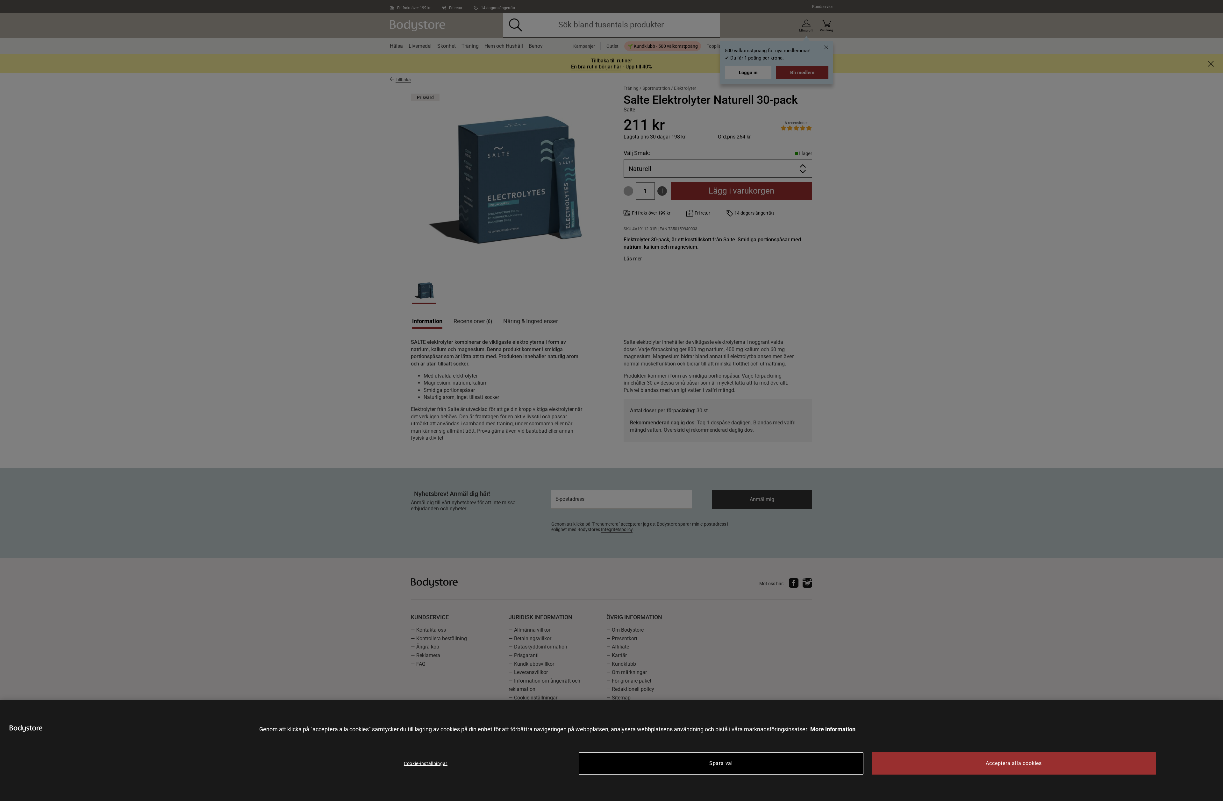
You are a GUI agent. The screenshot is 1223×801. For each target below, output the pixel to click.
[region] (611, 750)
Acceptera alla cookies (1014, 763)
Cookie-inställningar (425, 763)
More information (832, 729)
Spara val (721, 763)
